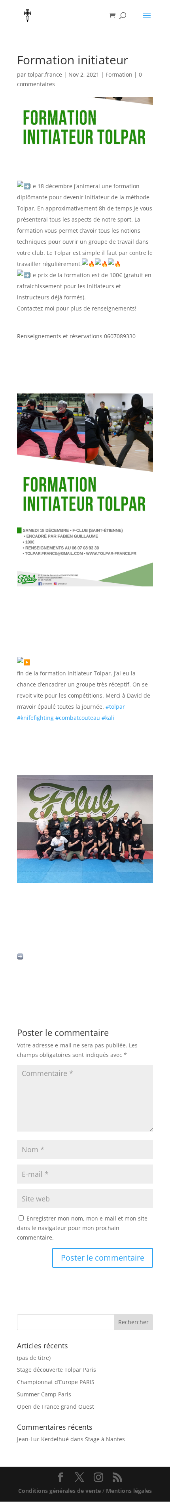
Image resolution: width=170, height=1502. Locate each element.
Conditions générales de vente (60, 1490)
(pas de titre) (34, 1357)
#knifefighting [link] (35, 717)
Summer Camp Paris (44, 1394)
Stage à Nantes (105, 1439)
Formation (119, 74)
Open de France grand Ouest (55, 1406)
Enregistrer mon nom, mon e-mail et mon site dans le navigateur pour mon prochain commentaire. (82, 1228)
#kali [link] (108, 717)
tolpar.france (45, 74)
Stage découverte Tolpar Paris (56, 1369)
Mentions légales (129, 1490)
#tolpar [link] (115, 706)
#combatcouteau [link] (77, 717)
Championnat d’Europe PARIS (55, 1382)
